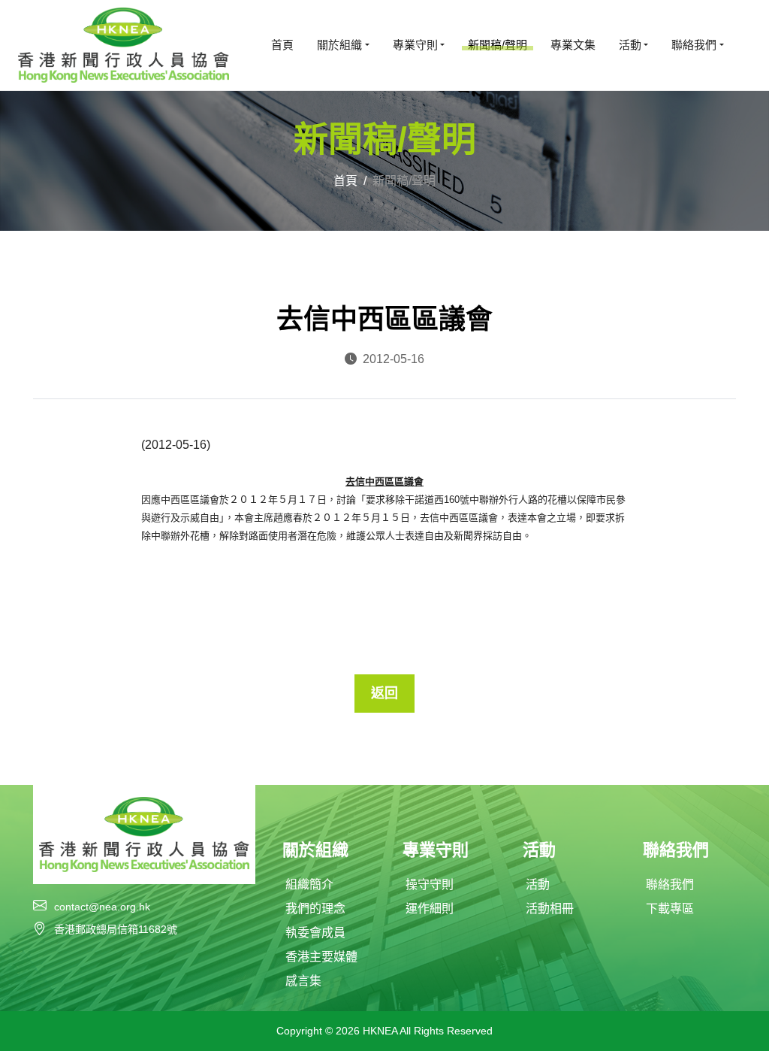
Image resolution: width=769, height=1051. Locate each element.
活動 (538, 884)
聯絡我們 (670, 884)
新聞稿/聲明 (497, 44)
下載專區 (670, 908)
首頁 (282, 44)
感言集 (303, 980)
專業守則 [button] (415, 44)
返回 (384, 693)
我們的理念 (315, 908)
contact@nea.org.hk (102, 907)
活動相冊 (550, 908)
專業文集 (573, 44)
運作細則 (430, 908)
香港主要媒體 (321, 956)
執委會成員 (315, 932)
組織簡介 (309, 884)
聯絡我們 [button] (693, 44)
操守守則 (430, 884)
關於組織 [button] (339, 44)
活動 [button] (630, 44)
